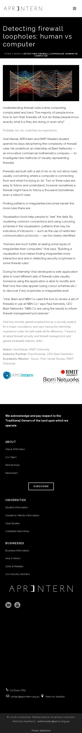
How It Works (12, 558)
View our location (55, 696)
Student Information (16, 507)
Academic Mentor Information (22, 515)
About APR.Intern (15, 449)
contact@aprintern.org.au (24, 696)
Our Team (11, 457)
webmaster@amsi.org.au (53, 721)
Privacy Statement (41, 730)
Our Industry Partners (17, 574)
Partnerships (12, 465)
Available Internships (17, 531)
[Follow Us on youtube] (17, 605)
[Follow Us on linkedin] (8, 605)
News (17, 54)
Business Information (17, 550)
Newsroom (11, 473)
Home (8, 54)
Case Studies (12, 523)
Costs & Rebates (14, 566)
